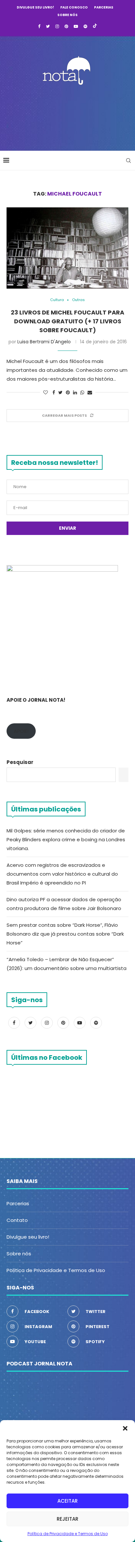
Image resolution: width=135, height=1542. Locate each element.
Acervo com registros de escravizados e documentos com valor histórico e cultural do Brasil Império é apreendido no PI (62, 874)
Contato (17, 1220)
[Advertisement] (69, 116)
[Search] (128, 160)
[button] (125, 1428)
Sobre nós (67, 14)
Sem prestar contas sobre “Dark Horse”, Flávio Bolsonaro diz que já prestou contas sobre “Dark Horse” (65, 934)
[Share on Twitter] (60, 392)
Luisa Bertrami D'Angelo (44, 341)
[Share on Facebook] (53, 392)
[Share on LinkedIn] (75, 392)
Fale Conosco (74, 7)
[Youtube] (76, 26)
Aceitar (67, 1500)
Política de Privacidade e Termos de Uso (68, 1533)
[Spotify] (85, 26)
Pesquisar (20, 762)
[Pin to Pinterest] (68, 392)
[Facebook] (39, 26)
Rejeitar (67, 1518)
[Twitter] (48, 26)
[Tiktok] (95, 26)
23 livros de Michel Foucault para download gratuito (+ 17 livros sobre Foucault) (67, 321)
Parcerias (103, 7)
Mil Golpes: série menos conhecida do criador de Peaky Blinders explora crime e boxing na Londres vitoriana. (66, 839)
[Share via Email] (89, 392)
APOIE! (21, 731)
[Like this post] (45, 392)
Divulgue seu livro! (35, 7)
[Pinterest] (66, 26)
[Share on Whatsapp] (82, 392)
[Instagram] (57, 26)
